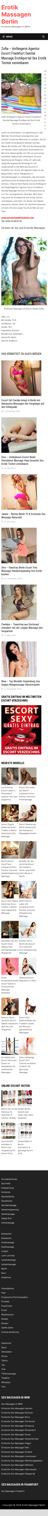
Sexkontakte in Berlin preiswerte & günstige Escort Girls (25, 1147)
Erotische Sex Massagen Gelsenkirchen (20, 1439)
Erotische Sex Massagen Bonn (15, 1417)
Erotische (5, 1192)
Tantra (4, 1360)
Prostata (5, 1301)
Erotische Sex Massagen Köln (15, 1447)
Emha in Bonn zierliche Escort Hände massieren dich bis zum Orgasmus (9, 1023)
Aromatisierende (9, 1179)
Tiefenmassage (8, 1373)
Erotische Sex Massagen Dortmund (18, 1421)
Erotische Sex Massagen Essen (16, 1434)
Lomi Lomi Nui (8, 1255)
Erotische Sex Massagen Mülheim (17, 1465)
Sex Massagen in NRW (12, 1404)
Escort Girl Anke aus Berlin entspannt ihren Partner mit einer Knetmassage (27, 793)
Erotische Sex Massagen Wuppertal (18, 1473)
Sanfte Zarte (7, 1327)
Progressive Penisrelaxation (14, 1297)
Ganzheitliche (7, 1196)
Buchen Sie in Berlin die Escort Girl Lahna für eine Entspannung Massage (27, 946)
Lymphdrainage (8, 1260)
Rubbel (4, 1319)
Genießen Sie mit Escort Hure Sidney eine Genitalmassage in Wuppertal (10, 946)
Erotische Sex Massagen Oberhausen (19, 1469)
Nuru (3, 1273)
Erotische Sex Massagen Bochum (17, 1412)
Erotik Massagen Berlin (16, 14)
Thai (3, 1369)
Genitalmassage (8, 1205)
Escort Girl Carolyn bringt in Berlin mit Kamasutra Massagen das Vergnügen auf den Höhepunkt (22, 404)
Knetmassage (7, 1242)
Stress (4, 1356)
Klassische (6, 1238)
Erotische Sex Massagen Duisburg (17, 1426)
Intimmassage (7, 1222)
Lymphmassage (8, 1264)
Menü (9, 36)
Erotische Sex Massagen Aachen (16, 1408)
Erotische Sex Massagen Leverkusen (18, 1456)
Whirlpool (5, 1382)
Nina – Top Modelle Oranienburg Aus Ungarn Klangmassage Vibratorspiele (20, 683)
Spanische (6, 1343)
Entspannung (7, 1188)
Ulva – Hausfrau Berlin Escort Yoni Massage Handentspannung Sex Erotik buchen (21, 571)
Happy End (6, 1218)
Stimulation (6, 1351)
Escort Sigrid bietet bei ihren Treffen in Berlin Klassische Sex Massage (9, 830)
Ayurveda (5, 1183)
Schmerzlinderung (10, 1332)
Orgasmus (6, 1277)
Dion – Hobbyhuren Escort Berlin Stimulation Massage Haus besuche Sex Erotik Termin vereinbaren (22, 460)
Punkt (4, 1310)
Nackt (4, 1268)
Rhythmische (7, 1314)
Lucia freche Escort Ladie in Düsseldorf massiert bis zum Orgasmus (9, 793)
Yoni (3, 1386)
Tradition (5, 1378)
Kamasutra (6, 1233)
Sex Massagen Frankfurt (12, 1491)
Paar (3, 1292)
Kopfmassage (7, 1247)
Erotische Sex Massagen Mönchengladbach (21, 1460)
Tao (3, 1365)
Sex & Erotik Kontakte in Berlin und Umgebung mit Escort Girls (8, 1147)
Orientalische (7, 1288)
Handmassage (8, 1214)
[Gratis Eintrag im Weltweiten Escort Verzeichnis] (21, 729)
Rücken (4, 1323)
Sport (4, 1347)
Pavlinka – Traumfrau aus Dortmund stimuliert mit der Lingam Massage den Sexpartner (22, 628)
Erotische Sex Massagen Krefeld (16, 1452)
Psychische (6, 1306)
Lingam (4, 1251)
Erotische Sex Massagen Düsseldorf (18, 1430)
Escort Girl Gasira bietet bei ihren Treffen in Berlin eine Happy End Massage (9, 907)
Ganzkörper (6, 1201)
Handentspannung (10, 1209)
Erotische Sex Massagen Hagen (16, 1443)
